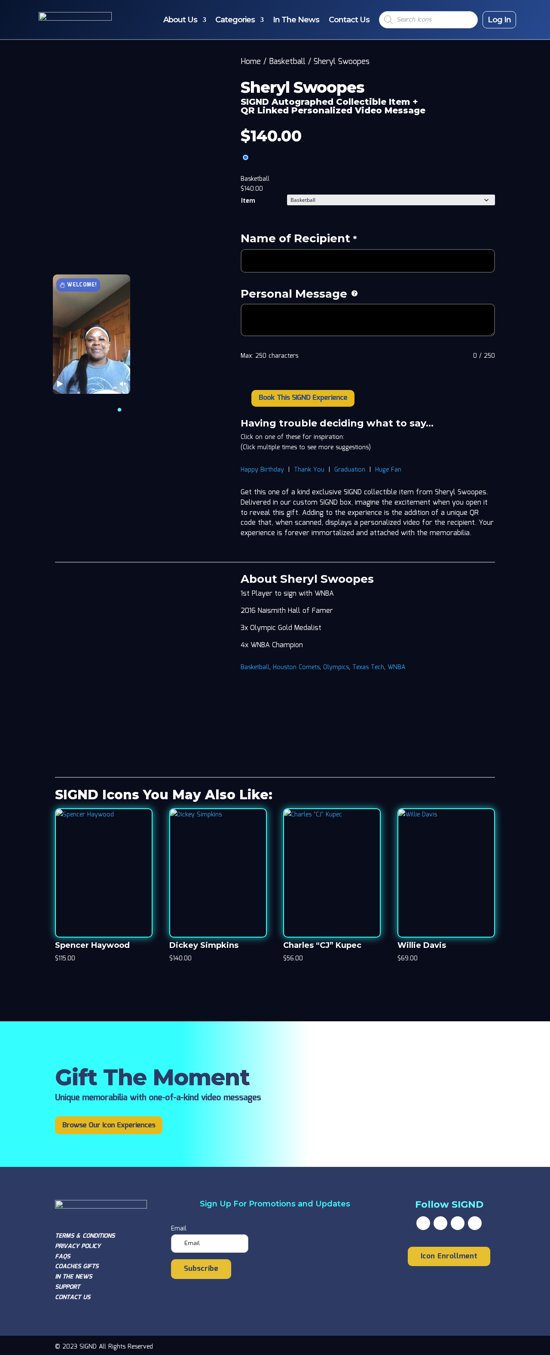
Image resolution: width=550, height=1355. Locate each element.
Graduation (349, 470)
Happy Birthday (262, 470)
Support (67, 1287)
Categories (235, 19)
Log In (499, 19)
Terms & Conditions (85, 1236)
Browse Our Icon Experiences (108, 1125)
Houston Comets (296, 667)
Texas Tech (368, 667)
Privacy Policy (78, 1246)
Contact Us (349, 19)
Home (251, 62)
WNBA (396, 667)
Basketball (287, 62)
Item (248, 201)
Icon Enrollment (449, 1256)
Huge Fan (388, 470)
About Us (180, 19)
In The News (296, 19)
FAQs (62, 1256)
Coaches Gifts (76, 1266)
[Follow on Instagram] (457, 1223)
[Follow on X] (440, 1223)
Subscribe (201, 1269)
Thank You (309, 470)
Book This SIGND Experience (303, 398)
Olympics (336, 667)
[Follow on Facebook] (423, 1223)
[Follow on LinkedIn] (475, 1223)
